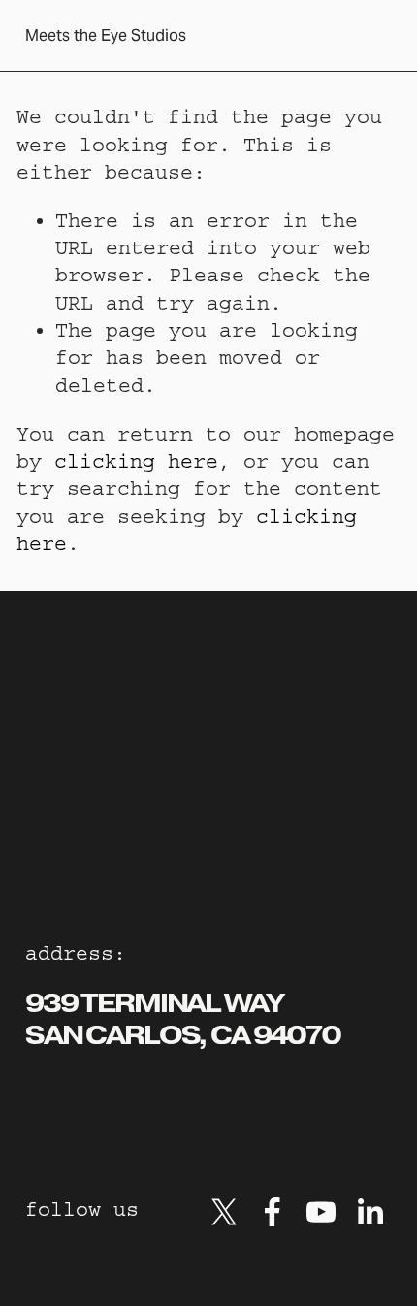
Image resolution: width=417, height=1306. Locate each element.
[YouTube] (321, 1211)
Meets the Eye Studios (105, 35)
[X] (224, 1211)
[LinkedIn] (369, 1211)
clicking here (136, 461)
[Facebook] (272, 1211)
